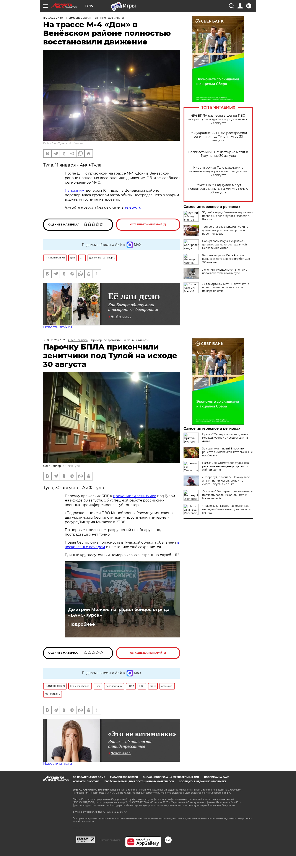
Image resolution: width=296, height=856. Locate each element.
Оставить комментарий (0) (148, 224)
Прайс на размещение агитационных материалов (139, 781)
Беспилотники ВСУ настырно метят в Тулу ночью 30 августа (218, 154)
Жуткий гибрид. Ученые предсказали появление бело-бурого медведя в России (227, 216)
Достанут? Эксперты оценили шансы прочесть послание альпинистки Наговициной (227, 495)
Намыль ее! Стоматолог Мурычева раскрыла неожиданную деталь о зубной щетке (225, 466)
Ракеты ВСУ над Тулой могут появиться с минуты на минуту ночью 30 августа (218, 188)
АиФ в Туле (72, 465)
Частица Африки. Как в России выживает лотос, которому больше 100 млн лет (226, 259)
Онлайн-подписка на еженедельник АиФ (171, 777)
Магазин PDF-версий (124, 777)
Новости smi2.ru (57, 327)
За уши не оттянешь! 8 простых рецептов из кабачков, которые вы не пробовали (227, 452)
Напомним (75, 190)
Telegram (133, 207)
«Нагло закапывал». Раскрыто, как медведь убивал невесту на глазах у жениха (226, 509)
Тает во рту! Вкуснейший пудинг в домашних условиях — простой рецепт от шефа (225, 230)
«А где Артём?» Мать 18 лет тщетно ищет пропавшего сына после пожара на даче (225, 287)
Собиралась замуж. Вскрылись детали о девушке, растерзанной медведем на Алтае (224, 244)
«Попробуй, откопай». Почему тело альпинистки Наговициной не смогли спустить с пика (226, 480)
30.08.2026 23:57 (54, 340)
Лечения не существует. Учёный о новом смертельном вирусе (224, 271)
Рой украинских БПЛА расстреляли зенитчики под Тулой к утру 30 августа (218, 136)
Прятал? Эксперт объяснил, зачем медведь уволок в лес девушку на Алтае (225, 438)
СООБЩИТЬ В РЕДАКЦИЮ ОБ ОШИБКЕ (202, 781)
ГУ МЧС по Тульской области (63, 143)
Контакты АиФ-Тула (86, 781)
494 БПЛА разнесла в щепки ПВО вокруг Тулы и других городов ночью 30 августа (218, 119)
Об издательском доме (89, 777)
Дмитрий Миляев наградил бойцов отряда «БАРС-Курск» (118, 612)
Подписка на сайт (216, 777)
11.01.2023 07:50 (53, 17)
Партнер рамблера (110, 840)
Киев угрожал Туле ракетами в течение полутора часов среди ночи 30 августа (218, 171)
